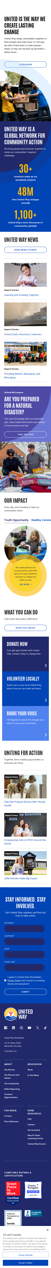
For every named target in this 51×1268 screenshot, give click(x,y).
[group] (25, 561)
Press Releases (11, 1121)
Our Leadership (11, 1083)
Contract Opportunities (11, 1096)
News (30, 1069)
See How (24, 584)
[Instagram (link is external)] (21, 1027)
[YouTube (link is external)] (29, 1028)
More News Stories (25, 250)
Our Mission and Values (11, 1076)
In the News (33, 1075)
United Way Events (37, 1143)
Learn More (25, 64)
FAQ (29, 1119)
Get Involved (34, 1130)
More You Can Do (25, 628)
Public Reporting (12, 1089)
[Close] (47, 1230)
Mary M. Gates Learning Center (35, 1137)
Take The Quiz (26, 434)
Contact (8, 1115)
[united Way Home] (18, 1014)
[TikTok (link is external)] (45, 1027)
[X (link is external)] (37, 1027)
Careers (31, 1124)
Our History (9, 1069)
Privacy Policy (14, 980)
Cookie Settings (25, 1254)
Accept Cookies (25, 1262)
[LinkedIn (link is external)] (13, 1027)
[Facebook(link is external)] (5, 1027)
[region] (25, 1247)
